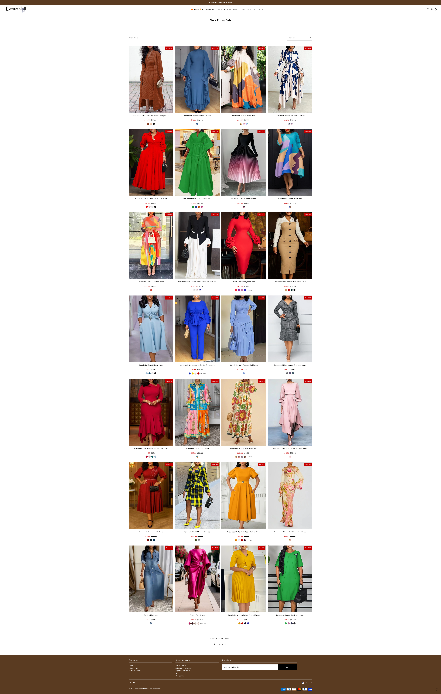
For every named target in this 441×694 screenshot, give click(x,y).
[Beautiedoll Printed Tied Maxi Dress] (243, 412)
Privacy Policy (134, 668)
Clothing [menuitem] (220, 9)
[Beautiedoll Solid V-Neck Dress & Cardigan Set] (151, 79)
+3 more (203, 623)
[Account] (432, 9)
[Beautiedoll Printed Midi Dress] (290, 162)
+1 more (249, 290)
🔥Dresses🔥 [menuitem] (196, 9)
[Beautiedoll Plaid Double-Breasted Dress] (290, 328)
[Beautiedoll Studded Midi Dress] (151, 495)
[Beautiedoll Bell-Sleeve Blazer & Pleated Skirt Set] (197, 245)
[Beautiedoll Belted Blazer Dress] (151, 328)
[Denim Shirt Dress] (151, 579)
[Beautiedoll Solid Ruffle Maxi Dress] (197, 79)
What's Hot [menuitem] (210, 9)
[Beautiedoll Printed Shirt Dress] (197, 412)
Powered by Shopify (153, 689)
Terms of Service (135, 671)
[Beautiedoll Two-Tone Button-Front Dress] (290, 245)
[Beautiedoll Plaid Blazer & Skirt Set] (197, 495)
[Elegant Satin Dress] (197, 579)
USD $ (307, 683)
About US (132, 666)
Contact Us (179, 676)
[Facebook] (130, 683)
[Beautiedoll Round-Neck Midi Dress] (290, 579)
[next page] (231, 644)
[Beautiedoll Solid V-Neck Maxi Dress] (197, 162)
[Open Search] (428, 9)
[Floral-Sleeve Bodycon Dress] (243, 245)
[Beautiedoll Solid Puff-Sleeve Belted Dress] (243, 495)
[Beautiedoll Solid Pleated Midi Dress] (243, 328)
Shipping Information (183, 668)
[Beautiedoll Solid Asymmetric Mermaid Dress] (151, 412)
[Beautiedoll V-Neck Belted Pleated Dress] (243, 579)
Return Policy (180, 666)
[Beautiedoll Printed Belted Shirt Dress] (290, 79)
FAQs (177, 673)
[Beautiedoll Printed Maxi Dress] (243, 79)
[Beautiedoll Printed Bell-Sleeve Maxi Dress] (290, 495)
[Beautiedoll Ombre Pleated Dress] (243, 162)
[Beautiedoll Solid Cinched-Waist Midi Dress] (290, 412)
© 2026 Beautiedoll (136, 689)
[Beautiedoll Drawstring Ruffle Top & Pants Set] (197, 328)
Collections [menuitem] (244, 9)
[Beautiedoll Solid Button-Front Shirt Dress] (151, 162)
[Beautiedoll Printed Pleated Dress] (151, 245)
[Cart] (436, 9)
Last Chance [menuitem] (258, 9)
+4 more (249, 540)
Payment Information (183, 671)
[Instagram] (134, 683)
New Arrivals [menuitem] (232, 9)
